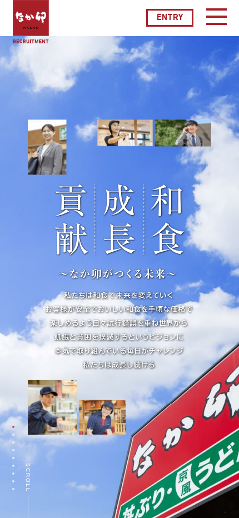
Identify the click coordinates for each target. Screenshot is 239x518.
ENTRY (170, 18)
